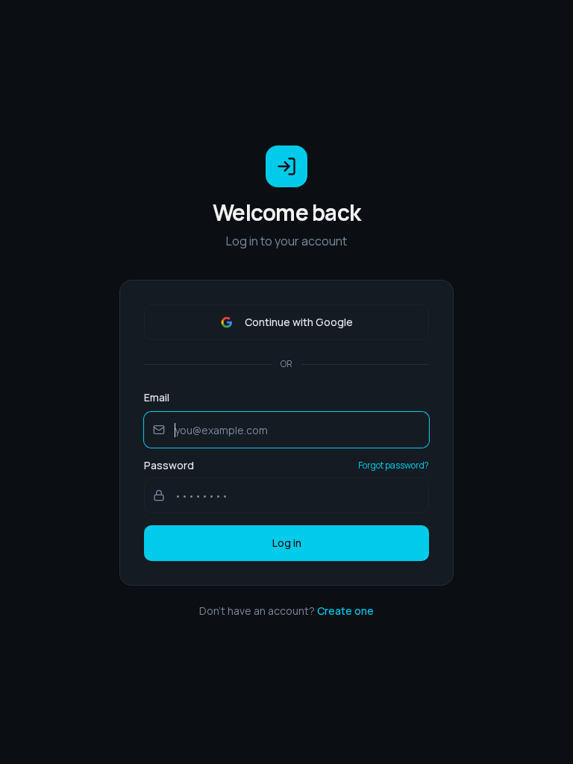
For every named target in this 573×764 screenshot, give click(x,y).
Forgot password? (393, 466)
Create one (345, 611)
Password (169, 465)
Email (156, 397)
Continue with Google (299, 322)
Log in (286, 543)
